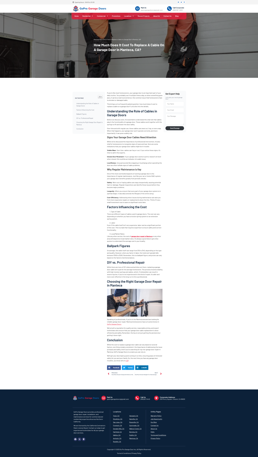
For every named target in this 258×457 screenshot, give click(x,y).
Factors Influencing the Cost (85, 110)
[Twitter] (181, 2)
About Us (156, 16)
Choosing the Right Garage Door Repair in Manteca (89, 123)
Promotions (116, 16)
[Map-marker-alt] (184, 2)
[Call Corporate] (169, 8)
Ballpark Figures (81, 114)
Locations (127, 16)
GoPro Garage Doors (114, 324)
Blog (176, 16)
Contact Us (167, 16)
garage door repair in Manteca (141, 236)
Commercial (101, 16)
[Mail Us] (137, 8)
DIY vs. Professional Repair (84, 118)
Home (76, 16)
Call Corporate (178, 8)
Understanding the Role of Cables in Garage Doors (87, 105)
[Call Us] (137, 398)
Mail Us (143, 8)
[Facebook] (178, 2)
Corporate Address (167, 397)
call (127, 361)
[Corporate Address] (156, 398)
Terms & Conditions (124, 453)
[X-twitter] (79, 439)
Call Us (143, 397)
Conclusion (79, 129)
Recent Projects (143, 16)
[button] (114, 367)
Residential (86, 16)
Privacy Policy (136, 453)
